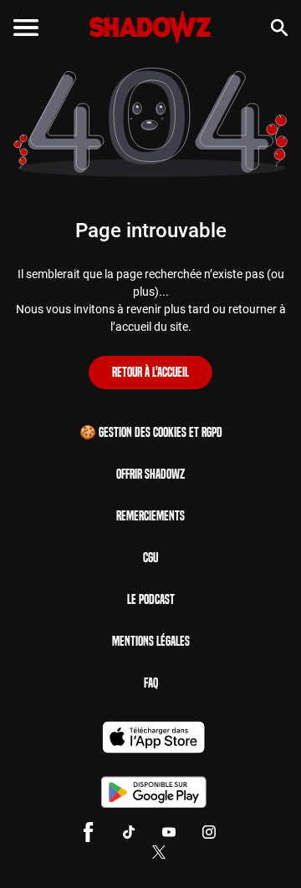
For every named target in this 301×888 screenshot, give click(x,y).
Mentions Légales (151, 641)
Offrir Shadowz (150, 474)
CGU (150, 558)
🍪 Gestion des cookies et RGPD (150, 432)
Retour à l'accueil (150, 372)
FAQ (151, 683)
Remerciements (150, 516)
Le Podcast (151, 599)
